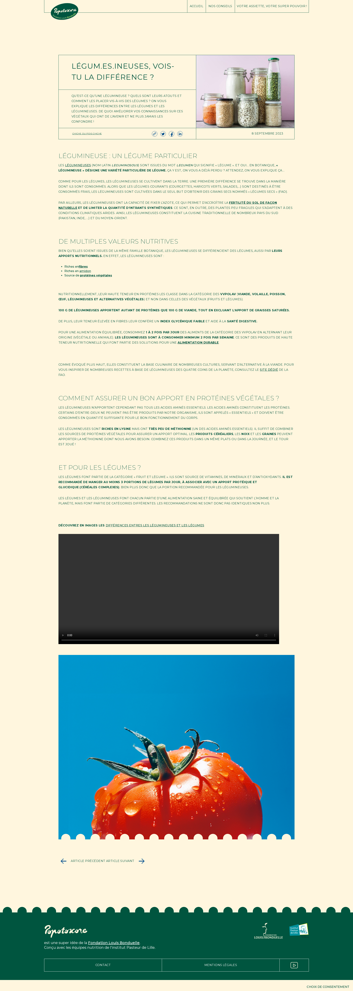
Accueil (196, 6)
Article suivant (120, 861)
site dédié (269, 370)
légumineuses (78, 165)
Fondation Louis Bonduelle (114, 943)
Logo (115, 6)
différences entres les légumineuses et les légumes (155, 525)
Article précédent (87, 861)
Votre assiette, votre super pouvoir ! (272, 6)
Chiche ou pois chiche (87, 133)
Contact (103, 965)
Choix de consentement (328, 987)
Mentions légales (220, 965)
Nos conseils (220, 6)
